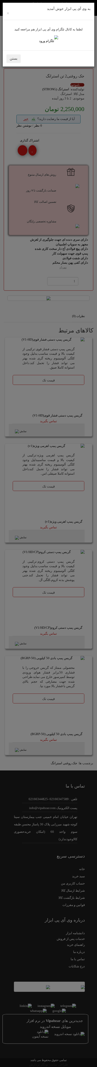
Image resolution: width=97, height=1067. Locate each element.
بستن (13, 58)
